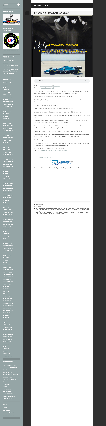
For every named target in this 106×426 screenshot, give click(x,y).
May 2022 (6, 205)
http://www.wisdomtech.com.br (43, 157)
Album (5, 370)
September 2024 (8, 137)
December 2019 (8, 274)
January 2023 (7, 185)
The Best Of (7, 391)
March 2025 (7, 123)
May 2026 (6, 90)
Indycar (58, 211)
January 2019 (7, 301)
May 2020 (6, 262)
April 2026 (6, 92)
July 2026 (6, 85)
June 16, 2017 (39, 204)
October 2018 (7, 308)
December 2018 (8, 303)
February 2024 (8, 154)
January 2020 (7, 272)
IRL (62, 211)
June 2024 (6, 145)
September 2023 (8, 166)
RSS (53, 88)
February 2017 (7, 356)
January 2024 (7, 157)
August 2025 (7, 111)
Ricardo (38, 206)
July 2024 (6, 142)
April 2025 (6, 121)
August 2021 (7, 226)
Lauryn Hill (66, 211)
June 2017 (6, 346)
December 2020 (8, 245)
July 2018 (6, 315)
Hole (41, 211)
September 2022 (8, 195)
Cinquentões (7, 377)
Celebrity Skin (85, 208)
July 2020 (6, 257)
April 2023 (6, 178)
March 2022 (7, 209)
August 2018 (7, 313)
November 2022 (8, 190)
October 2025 (7, 106)
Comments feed (8, 412)
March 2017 (6, 353)
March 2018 (6, 325)
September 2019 (8, 281)
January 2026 (7, 99)
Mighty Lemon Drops (46, 212)
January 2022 (7, 214)
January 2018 (7, 329)
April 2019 (6, 293)
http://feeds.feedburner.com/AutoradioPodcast (52, 150)
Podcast (6, 386)
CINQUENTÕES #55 (8, 63)
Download (56, 86)
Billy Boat (61, 208)
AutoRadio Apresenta (10, 374)
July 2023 (6, 171)
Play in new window (46, 86)
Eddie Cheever (66, 209)
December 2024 (8, 130)
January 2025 (7, 128)
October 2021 (7, 221)
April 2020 (6, 265)
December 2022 (8, 188)
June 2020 (6, 260)
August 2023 (7, 169)
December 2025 (8, 102)
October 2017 (7, 337)
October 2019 (7, 279)
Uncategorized (8, 394)
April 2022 (6, 207)
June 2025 (6, 116)
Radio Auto (7, 389)
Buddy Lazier (68, 208)
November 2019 (8, 277)
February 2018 (7, 327)
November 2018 (8, 305)
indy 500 (53, 211)
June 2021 (6, 231)
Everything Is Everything (78, 209)
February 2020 (8, 269)
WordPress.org (8, 415)
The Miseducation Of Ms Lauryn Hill (50, 213)
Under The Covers (9, 396)
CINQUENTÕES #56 (9, 60)
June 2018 (6, 317)
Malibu (80, 211)
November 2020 (8, 248)
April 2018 (6, 322)
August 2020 (7, 255)
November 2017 (8, 334)
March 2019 (6, 296)
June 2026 (6, 87)
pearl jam (55, 212)
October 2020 (7, 250)
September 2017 (8, 339)
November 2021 (8, 219)
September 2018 (8, 310)
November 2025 (8, 104)
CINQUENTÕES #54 (9, 73)
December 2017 (8, 332)
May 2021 (6, 233)
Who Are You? (7, 398)
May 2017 (6, 349)
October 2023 (7, 164)
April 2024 (6, 149)
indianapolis (47, 211)
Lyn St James (74, 211)
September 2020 (8, 253)
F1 (3, 382)
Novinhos (6, 384)
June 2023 (6, 173)
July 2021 (6, 229)
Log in (5, 408)
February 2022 (8, 212)
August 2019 (7, 284)
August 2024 (7, 140)
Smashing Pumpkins (69, 212)
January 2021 (7, 243)
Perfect (61, 212)
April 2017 (6, 351)
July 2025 (6, 114)
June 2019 (6, 289)
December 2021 (8, 217)
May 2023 (6, 176)
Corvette (38, 209)
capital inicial (76, 208)
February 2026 (8, 97)
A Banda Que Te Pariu (10, 365)
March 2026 (7, 94)
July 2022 (6, 200)
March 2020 (7, 267)
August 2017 (7, 341)
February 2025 (8, 126)
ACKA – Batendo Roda (10, 367)
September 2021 (8, 224)
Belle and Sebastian (51, 208)
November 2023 (8, 161)
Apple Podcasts (46, 88)
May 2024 (6, 147)
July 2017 (6, 344)
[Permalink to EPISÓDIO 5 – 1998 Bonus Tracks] (62, 46)
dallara (44, 209)
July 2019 (6, 286)
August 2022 (7, 197)
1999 (40, 208)
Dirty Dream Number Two (54, 209)
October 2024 (7, 135)
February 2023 (8, 183)
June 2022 (6, 202)
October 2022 (7, 193)
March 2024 (7, 152)
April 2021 (6, 236)
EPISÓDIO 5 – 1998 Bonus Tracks (51, 13)
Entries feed (7, 410)
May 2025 (6, 118)
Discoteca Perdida (9, 379)
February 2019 (7, 298)
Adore (43, 208)
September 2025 (8, 109)
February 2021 (7, 241)
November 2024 (8, 133)
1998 (37, 208)
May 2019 (6, 291)
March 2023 (7, 181)
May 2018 (6, 320)
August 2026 (7, 82)
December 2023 (8, 159)
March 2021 (6, 238)
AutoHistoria (7, 372)
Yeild (62, 213)
